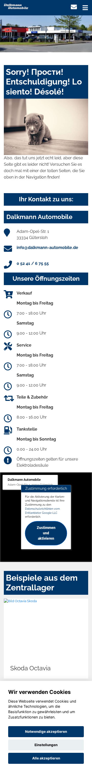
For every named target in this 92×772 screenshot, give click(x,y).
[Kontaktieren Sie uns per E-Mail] (74, 7)
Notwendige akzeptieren (46, 731)
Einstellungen (45, 745)
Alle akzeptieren (46, 758)
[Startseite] (16, 6)
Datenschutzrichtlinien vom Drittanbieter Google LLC (42, 511)
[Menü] (85, 7)
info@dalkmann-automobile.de (47, 247)
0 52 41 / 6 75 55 (33, 263)
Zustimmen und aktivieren (46, 533)
